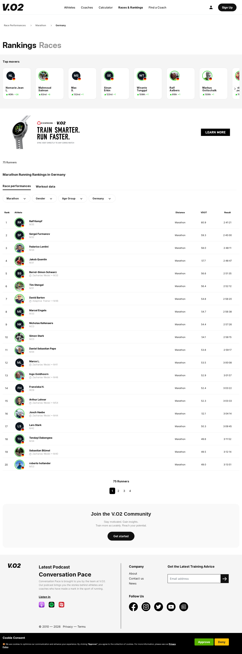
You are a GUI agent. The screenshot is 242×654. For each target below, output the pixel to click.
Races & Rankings (130, 7)
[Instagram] (146, 606)
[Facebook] (134, 606)
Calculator (106, 7)
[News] (183, 606)
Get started (121, 536)
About (133, 573)
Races (50, 45)
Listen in (44, 597)
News (132, 583)
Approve (204, 642)
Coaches (87, 7)
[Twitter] (159, 606)
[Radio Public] (63, 604)
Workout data (45, 186)
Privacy (68, 626)
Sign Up (227, 7)
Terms (81, 626)
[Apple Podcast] (43, 604)
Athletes (69, 7)
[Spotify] (53, 604)
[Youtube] (171, 606)
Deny (221, 642)
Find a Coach (157, 7)
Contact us (136, 578)
